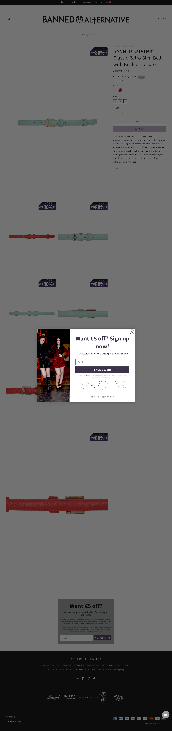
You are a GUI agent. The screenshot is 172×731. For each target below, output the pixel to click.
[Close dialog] (132, 332)
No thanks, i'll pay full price (102, 396)
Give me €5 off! (102, 369)
